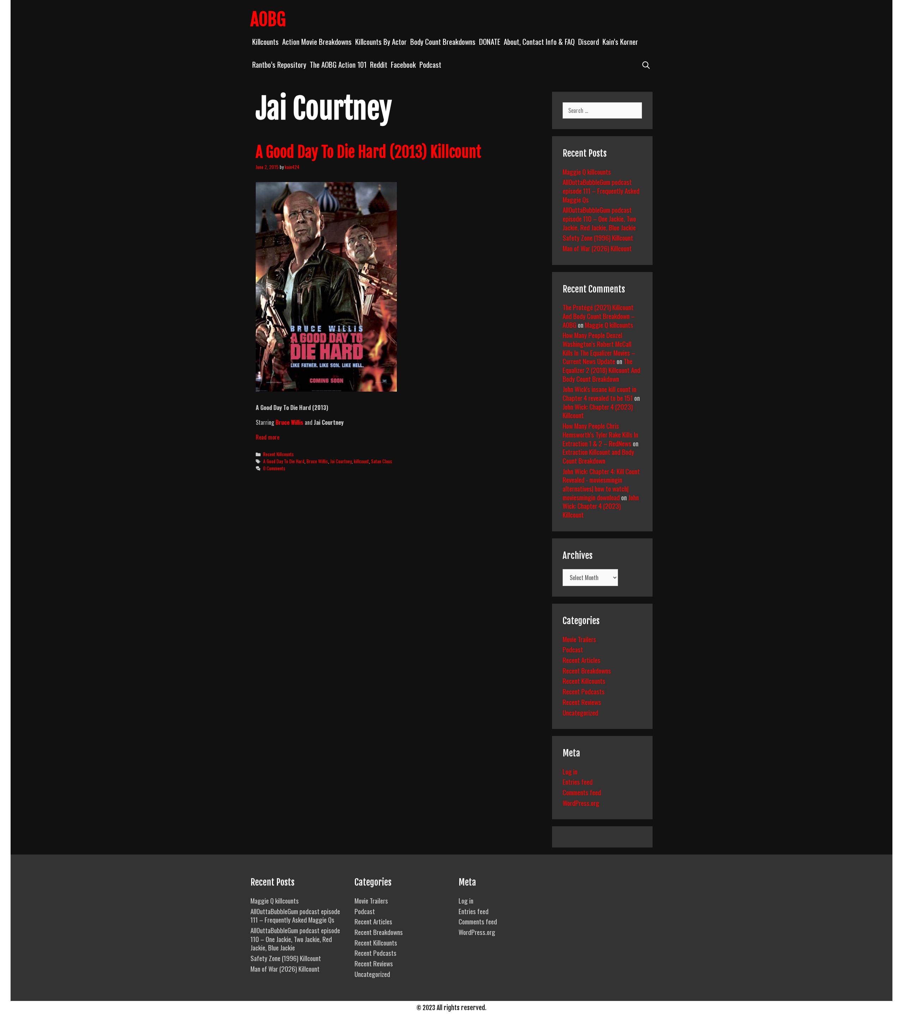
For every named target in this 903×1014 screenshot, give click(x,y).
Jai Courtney (341, 461)
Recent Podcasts (584, 691)
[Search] (646, 64)
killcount (361, 461)
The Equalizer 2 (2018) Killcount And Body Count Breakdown (601, 369)
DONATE (489, 41)
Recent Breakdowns (587, 670)
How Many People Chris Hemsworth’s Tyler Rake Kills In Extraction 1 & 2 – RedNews (600, 434)
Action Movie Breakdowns (317, 41)
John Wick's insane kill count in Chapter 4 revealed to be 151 (599, 393)
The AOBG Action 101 (338, 64)
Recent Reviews (582, 702)
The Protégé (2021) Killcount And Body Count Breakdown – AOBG (599, 315)
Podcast (430, 64)
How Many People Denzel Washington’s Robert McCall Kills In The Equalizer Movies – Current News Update (599, 348)
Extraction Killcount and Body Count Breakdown (598, 456)
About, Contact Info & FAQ (539, 41)
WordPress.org (581, 803)
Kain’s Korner (620, 41)
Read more (267, 437)
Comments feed (582, 792)
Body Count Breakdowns (442, 41)
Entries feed (578, 781)
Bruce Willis (317, 461)
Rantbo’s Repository (279, 64)
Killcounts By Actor (381, 41)
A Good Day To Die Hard (283, 461)
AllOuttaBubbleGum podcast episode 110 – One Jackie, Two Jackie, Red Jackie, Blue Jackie (599, 218)
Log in (570, 771)
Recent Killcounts (278, 454)
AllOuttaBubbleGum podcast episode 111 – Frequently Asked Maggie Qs (601, 190)
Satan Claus (381, 461)
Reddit (378, 64)
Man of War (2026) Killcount (597, 248)
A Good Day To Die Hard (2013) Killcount (368, 152)
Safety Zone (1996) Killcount (598, 237)
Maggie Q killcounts (587, 171)
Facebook (403, 64)
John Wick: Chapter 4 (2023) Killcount (598, 411)
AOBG (268, 19)
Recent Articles (581, 660)
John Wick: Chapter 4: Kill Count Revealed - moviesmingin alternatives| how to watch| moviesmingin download (601, 484)
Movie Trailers (579, 639)
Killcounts (265, 41)
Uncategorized (580, 712)
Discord (588, 41)
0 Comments (274, 468)
